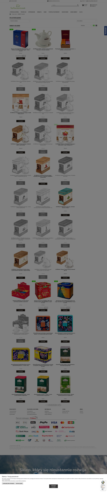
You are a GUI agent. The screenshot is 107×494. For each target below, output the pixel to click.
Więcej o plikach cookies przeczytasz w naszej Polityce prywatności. (14, 480)
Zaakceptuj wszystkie (53, 486)
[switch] (103, 489)
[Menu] (105, 481)
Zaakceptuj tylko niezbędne (8, 483)
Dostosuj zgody (19, 483)
